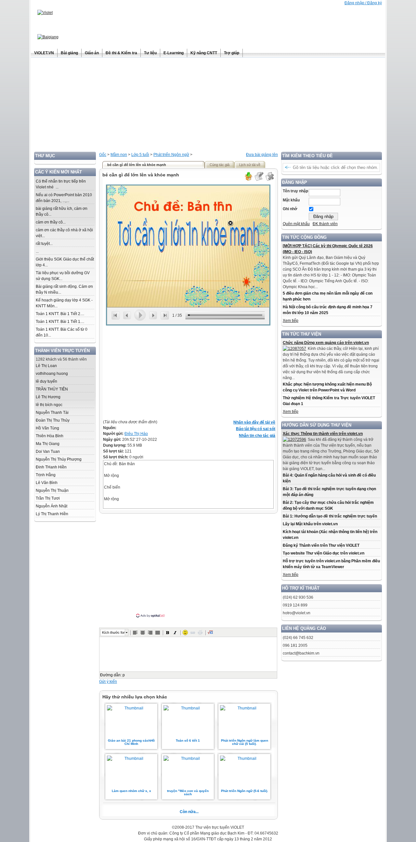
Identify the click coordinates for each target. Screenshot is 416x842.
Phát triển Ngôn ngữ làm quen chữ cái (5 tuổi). (244, 742)
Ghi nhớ (290, 209)
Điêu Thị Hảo (136, 433)
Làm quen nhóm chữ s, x (131, 791)
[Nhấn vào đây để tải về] (248, 180)
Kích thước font (113, 632)
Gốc (102, 154)
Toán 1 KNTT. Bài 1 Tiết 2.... (60, 314)
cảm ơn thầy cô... (51, 222)
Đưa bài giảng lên (262, 154)
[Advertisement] (208, 106)
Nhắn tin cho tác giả (257, 435)
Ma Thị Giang (47, 443)
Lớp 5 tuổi (140, 154)
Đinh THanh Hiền (51, 467)
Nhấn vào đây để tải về (254, 422)
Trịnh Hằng (46, 475)
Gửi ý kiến (108, 681)
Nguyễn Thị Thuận (52, 490)
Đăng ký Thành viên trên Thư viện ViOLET (321, 545)
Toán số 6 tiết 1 (188, 740)
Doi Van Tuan (48, 451)
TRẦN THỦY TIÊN (52, 389)
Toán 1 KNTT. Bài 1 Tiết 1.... (60, 321)
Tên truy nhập (295, 191)
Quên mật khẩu (296, 224)
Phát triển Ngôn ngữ (171, 154)
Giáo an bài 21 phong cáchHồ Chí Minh (131, 742)
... (37, 251)
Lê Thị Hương (48, 397)
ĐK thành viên (325, 224)
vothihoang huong (52, 373)
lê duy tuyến (46, 381)
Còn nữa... (189, 812)
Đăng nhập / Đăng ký (363, 3)
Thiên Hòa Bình (49, 436)
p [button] (124, 675)
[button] (135, 632)
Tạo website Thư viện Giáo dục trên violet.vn (323, 553)
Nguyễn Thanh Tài (52, 412)
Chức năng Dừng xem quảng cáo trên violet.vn (326, 342)
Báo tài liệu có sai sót (255, 429)
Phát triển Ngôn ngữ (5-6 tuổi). (244, 791)
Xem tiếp (290, 320)
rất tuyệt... (44, 243)
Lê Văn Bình (47, 482)
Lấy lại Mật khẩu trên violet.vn (310, 524)
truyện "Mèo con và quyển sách (188, 792)
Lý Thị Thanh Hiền (52, 514)
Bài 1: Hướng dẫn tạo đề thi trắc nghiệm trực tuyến (330, 516)
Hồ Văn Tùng (47, 428)
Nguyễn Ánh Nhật (51, 506)
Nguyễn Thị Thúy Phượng (59, 459)
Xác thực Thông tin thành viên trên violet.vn (323, 433)
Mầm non (118, 154)
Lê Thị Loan (46, 366)
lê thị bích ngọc (49, 404)
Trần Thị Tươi (48, 498)
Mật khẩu (291, 200)
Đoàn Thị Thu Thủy (53, 420)
